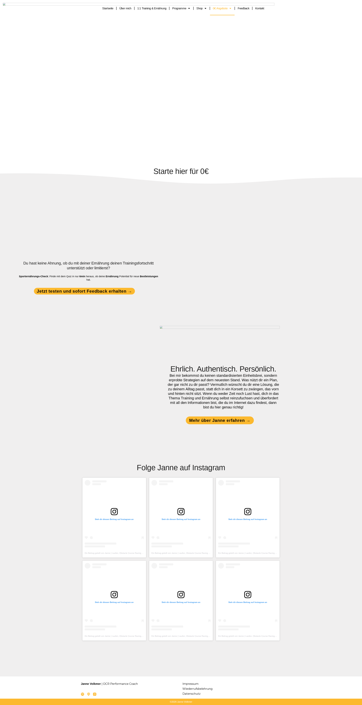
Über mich (125, 8)
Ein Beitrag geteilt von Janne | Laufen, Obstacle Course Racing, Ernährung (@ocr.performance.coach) (130, 636)
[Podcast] (88, 694)
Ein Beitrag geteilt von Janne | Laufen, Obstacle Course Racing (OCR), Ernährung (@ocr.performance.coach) (134, 553)
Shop (199, 8)
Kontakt (259, 8)
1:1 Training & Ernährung (151, 8)
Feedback (243, 8)
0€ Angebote (220, 8)
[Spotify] (82, 694)
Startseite (107, 8)
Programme (179, 8)
